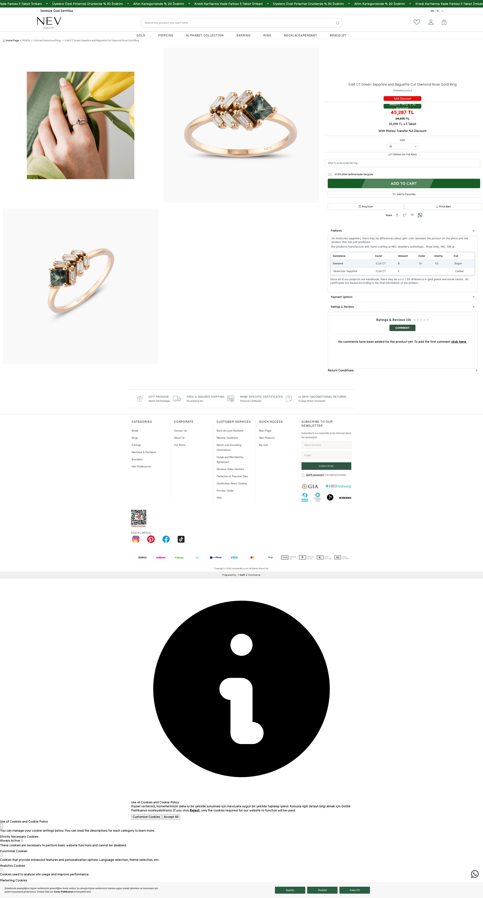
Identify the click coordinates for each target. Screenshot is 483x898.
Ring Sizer (367, 206)
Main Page (265, 430)
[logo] (49, 22)
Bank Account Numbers (230, 430)
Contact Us (180, 430)
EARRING (244, 35)
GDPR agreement (315, 474)
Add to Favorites (406, 194)
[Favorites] (417, 22)
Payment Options (341, 297)
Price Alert (445, 206)
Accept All (171, 817)
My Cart (263, 445)
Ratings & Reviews (342, 306)
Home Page (12, 40)
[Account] (430, 22)
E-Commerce (253, 575)
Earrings (136, 445)
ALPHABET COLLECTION (205, 35)
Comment (402, 328)
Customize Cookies (146, 817)
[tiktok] (181, 539)
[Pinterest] (151, 539)
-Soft (241, 575)
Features (336, 230)
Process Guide (225, 490)
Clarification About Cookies (232, 483)
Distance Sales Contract (230, 469)
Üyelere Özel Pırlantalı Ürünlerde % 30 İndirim (52, 4)
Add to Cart (404, 183)
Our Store (179, 445)
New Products (267, 437)
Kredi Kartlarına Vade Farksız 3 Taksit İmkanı (193, 4)
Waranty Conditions (227, 437)
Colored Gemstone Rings (47, 40)
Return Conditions (341, 370)
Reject (195, 810)
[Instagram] (136, 539)
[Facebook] (166, 539)
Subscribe (326, 465)
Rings (135, 437)
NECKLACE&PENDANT (300, 35)
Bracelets (137, 459)
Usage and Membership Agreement (230, 459)
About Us (179, 437)
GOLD (141, 35)
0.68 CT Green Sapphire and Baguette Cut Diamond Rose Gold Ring (102, 40)
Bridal (135, 430)
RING (267, 35)
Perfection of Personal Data (232, 476)
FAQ (219, 497)
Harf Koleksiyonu (141, 466)
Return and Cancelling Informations (229, 447)
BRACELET (338, 35)
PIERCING (166, 35)
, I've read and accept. (326, 474)
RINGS (26, 40)
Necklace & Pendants (144, 452)
